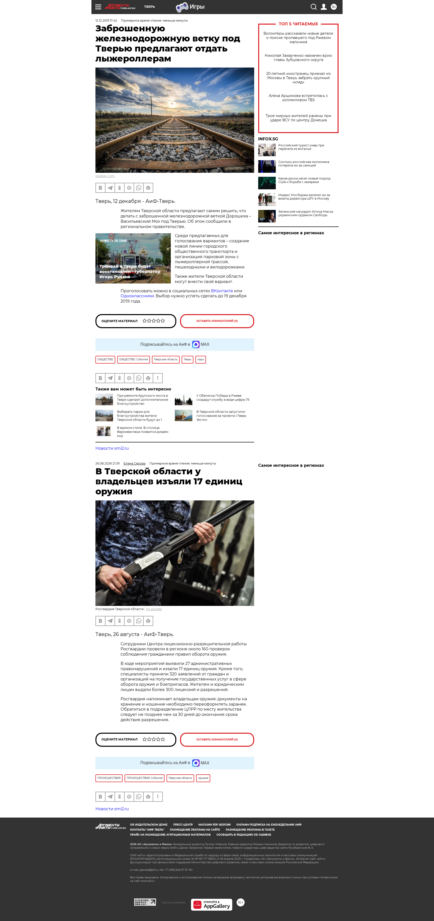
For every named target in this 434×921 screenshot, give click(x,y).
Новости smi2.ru (112, 448)
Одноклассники (137, 296)
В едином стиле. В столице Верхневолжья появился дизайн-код (143, 432)
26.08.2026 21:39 (107, 463)
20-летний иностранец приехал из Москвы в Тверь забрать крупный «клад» (298, 78)
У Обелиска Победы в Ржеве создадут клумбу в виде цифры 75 (222, 397)
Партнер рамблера (173, 902)
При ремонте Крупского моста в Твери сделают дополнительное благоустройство (142, 400)
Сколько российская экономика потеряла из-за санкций (303, 163)
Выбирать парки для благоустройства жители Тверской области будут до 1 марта (128, 418)
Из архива (154, 609)
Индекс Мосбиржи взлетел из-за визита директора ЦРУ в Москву (304, 196)
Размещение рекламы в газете (250, 829)
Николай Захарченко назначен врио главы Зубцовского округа (298, 57)
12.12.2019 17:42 (106, 20)
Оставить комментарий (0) (217, 321)
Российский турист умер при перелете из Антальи (301, 147)
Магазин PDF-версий (214, 824)
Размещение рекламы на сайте (195, 829)
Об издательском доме (149, 824)
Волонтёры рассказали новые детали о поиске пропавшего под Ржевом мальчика (298, 37)
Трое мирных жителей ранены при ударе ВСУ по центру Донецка (298, 118)
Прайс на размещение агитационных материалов (170, 834)
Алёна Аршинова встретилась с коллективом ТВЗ (298, 98)
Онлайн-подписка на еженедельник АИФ (269, 824)
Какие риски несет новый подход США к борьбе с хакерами (304, 180)
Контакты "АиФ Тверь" (147, 829)
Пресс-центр (183, 824)
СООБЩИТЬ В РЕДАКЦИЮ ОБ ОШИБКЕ (243, 834)
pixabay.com (105, 176)
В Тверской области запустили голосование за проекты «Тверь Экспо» (221, 416)
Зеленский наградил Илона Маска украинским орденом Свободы (305, 213)
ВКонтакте (222, 291)
